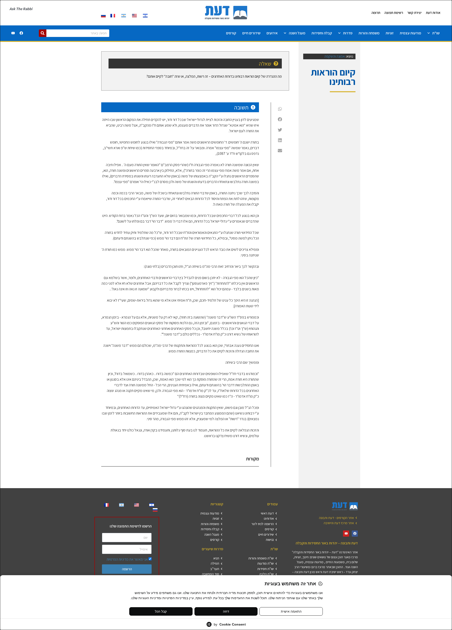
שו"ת (436, 33)
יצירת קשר (414, 12)
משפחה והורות (369, 33)
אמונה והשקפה (334, 56)
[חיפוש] (42, 33)
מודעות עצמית (410, 33)
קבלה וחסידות (321, 33)
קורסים (231, 33)
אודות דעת (433, 12)
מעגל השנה (297, 33)
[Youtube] (13, 33)
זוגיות (390, 33)
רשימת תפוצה (393, 12)
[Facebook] (21, 33)
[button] (280, 109)
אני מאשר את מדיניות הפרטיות (127, 559)
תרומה (375, 12)
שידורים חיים (251, 33)
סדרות (347, 33)
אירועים (272, 33)
